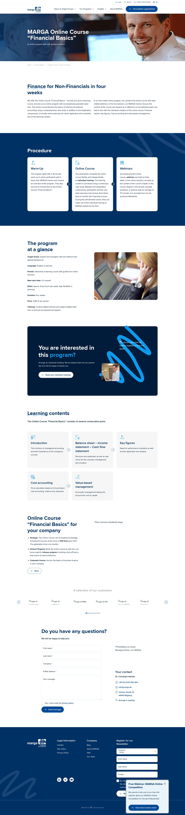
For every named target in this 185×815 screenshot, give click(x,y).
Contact (60, 745)
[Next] (166, 602)
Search (129, 2)
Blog (89, 745)
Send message (54, 709)
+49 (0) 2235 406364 (144, 2)
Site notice (61, 749)
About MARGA (93, 749)
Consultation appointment (144, 9)
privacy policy (67, 703)
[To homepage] (34, 8)
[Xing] (65, 780)
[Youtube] (71, 780)
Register (126, 793)
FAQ (88, 753)
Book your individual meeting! (58, 375)
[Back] (19, 602)
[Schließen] (165, 783)
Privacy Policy (63, 753)
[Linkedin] (59, 780)
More (36, 571)
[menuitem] (155, 2)
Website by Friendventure (92, 808)
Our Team (91, 756)
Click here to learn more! (145, 808)
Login (120, 2)
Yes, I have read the (59, 703)
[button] (85, 613)
